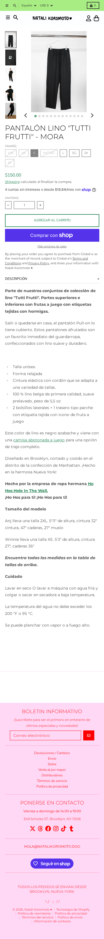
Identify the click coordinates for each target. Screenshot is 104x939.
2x (86, 153)
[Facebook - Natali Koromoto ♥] (48, 829)
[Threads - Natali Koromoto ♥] (40, 829)
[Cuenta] (89, 18)
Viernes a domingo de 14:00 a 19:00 (52, 811)
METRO (49, 153)
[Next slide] (91, 115)
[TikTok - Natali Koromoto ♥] (64, 829)
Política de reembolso (34, 913)
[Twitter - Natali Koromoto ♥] (32, 829)
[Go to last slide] (25, 115)
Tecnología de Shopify (73, 909)
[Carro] (96, 18)
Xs (24, 153)
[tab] (35, 116)
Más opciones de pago (52, 246)
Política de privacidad (71, 913)
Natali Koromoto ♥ (38, 909)
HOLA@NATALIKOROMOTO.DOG (52, 846)
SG (74, 153)
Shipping (12, 182)
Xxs (11, 153)
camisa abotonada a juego (39, 439)
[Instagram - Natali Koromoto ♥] (56, 829)
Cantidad (12, 198)
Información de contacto (52, 921)
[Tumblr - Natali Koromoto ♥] (71, 829)
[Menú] (8, 17)
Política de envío (70, 917)
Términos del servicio (38, 917)
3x (9, 163)
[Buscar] (16, 17)
